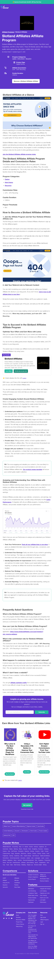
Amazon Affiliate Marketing (18, 826)
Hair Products (35, 855)
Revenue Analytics (44, 881)
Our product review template (32, 469)
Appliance (41, 846)
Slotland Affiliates (13, 358)
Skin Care (9, 862)
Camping (46, 849)
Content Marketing (8, 830)
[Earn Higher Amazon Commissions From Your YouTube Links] (44, 735)
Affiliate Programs (44, 919)
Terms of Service (20, 924)
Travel (7, 864)
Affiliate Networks (7, 846)
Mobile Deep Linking (33, 895)
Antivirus (36, 846)
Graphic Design (27, 855)
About (17, 915)
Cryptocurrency (6, 853)
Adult (20, 846)
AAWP (4, 878)
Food (48, 853)
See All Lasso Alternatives (9, 874)
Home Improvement (14, 858)
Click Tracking (43, 895)
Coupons (37, 851)
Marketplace (31, 888)
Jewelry (28, 858)
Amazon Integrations (33, 877)
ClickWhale (17, 882)
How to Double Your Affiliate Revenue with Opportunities (33, 936)
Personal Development (28, 860)
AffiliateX (5, 880)
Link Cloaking (43, 891)
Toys (4, 864)
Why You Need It (10, 774)
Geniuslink (5, 887)
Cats (9, 851)
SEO (14, 835)
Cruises (46, 851)
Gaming (11, 855)
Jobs (32, 858)
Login (41, 922)
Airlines (26, 846)
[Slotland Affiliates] (43, 363)
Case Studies (40, 826)
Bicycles (25, 849)
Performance (43, 902)
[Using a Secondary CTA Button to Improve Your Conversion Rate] (27, 735)
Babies (11, 849)
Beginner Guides (31, 826)
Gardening (16, 855)
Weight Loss (30, 864)
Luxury (47, 858)
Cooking (32, 851)
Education (17, 830)
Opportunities (31, 900)
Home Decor (6, 858)
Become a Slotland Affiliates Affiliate (26, 81)
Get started (27, 805)
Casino (7, 179)
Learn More (9, 371)
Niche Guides (33, 830)
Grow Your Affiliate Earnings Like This (32, 947)
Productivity (47, 860)
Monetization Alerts (44, 878)
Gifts (21, 855)
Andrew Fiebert (7, 52)
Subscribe (42, 712)
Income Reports (32, 879)
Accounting (15, 846)
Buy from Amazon (44, 771)
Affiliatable (16, 878)
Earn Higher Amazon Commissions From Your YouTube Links (44, 748)
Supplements (42, 862)
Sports (36, 862)
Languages (37, 858)
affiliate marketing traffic (18, 682)
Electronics (23, 853)
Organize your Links (45, 893)
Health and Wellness (45, 855)
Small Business (16, 862)
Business (40, 849)
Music (15, 860)
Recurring (8, 185)
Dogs (12, 853)
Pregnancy (40, 860)
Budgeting (34, 849)
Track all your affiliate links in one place (35, 544)
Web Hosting (17, 864)
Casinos (5, 851)
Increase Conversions (33, 874)
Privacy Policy (19, 922)
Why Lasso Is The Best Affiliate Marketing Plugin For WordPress (9, 749)
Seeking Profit (7, 835)
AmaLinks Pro (6, 882)
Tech (48, 862)
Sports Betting (30, 862)
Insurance (23, 858)
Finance (34, 853)
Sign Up (42, 924)
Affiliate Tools (7, 826)
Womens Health (38, 864)
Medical (4, 860)
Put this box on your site (21, 371)
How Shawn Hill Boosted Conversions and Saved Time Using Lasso (32, 929)
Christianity (20, 851)
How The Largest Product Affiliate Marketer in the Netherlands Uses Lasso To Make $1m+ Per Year (32, 919)
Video (11, 864)
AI (22, 846)
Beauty (20, 849)
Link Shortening (32, 891)
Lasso (24, 378)
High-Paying (9, 182)
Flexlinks (16, 885)
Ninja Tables (17, 887)
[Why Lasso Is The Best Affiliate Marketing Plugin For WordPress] (10, 735)
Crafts (42, 851)
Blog (41, 915)
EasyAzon (5, 885)
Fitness (43, 853)
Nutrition (20, 860)
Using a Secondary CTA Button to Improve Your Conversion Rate (27, 748)
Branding (18, 917)
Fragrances (5, 855)
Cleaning (27, 851)
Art (45, 846)
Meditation (10, 860)
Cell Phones (14, 851)
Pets (36, 860)
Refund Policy (19, 926)
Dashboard (30, 902)
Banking (16, 849)
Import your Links (44, 897)
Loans (42, 858)
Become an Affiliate (20, 919)
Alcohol (31, 846)
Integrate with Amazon (45, 888)
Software (23, 862)
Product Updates (43, 830)
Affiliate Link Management (43, 875)
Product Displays (32, 897)
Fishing (39, 853)
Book (29, 849)
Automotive (5, 849)
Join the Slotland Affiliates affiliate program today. (19, 154)
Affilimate (16, 880)
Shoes (4, 862)
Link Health (42, 900)
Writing (44, 864)
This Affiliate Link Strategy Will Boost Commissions (32, 942)
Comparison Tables (32, 893)
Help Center (43, 917)
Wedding (23, 864)
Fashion (29, 853)
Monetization (25, 830)
